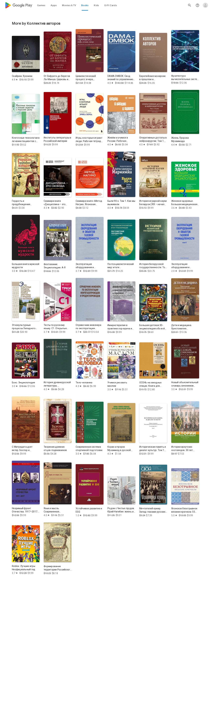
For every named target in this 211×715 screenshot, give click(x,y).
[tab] (41, 5)
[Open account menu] (205, 5)
